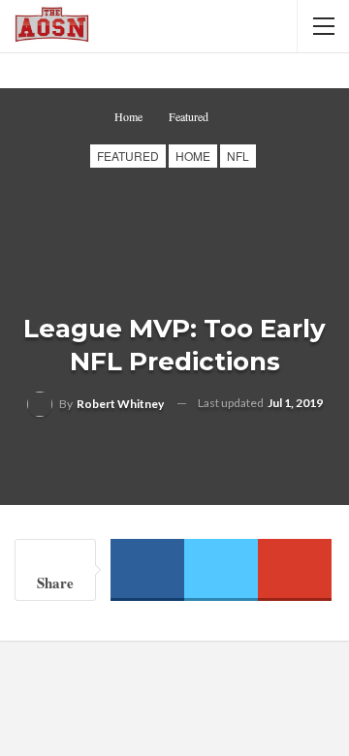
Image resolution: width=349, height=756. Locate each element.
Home (192, 155)
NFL (238, 155)
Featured (128, 155)
